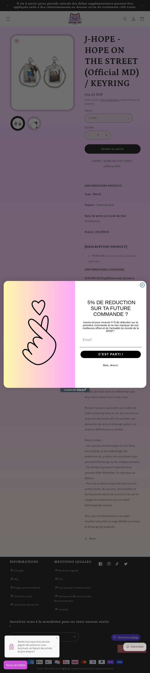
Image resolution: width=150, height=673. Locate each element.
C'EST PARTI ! (110, 354)
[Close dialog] (142, 285)
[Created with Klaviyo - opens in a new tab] (75, 390)
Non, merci (110, 365)
